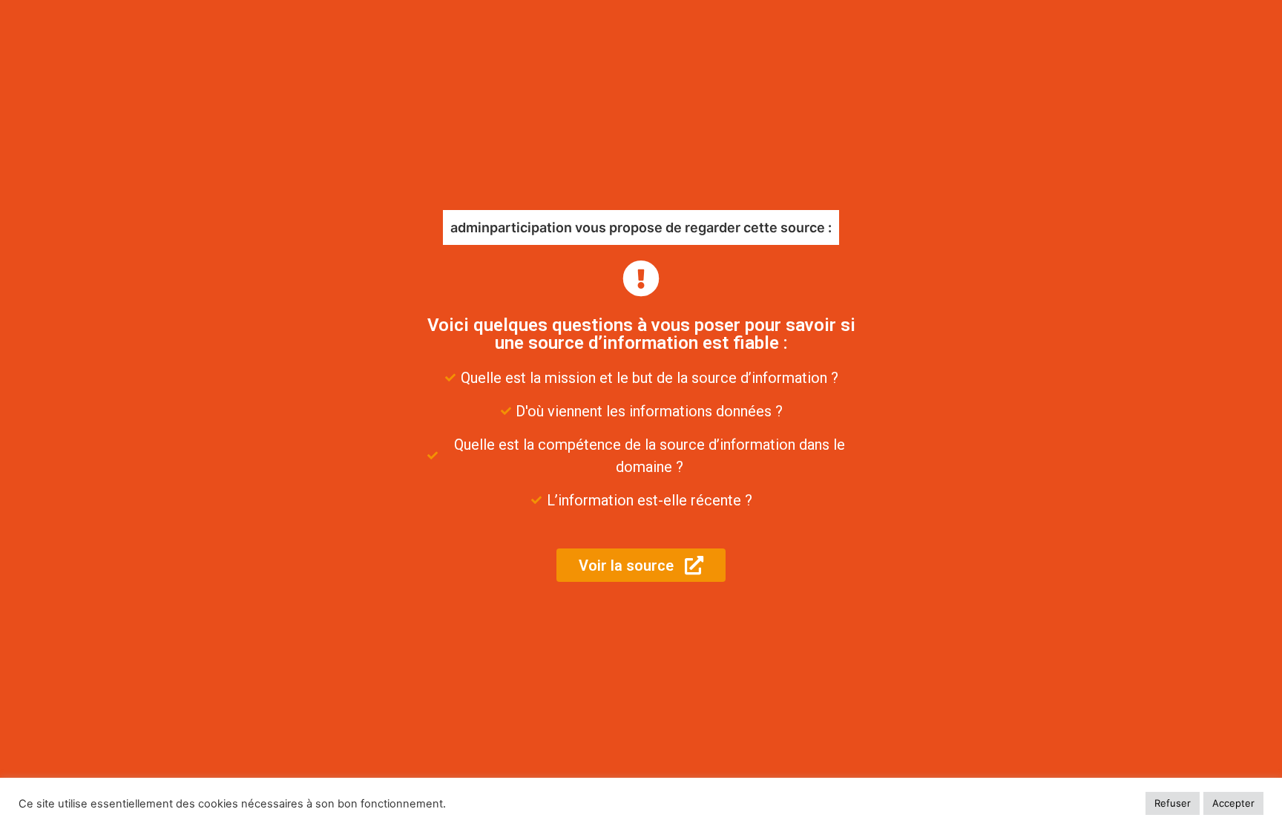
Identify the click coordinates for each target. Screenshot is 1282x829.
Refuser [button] (1172, 803)
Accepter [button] (1233, 803)
